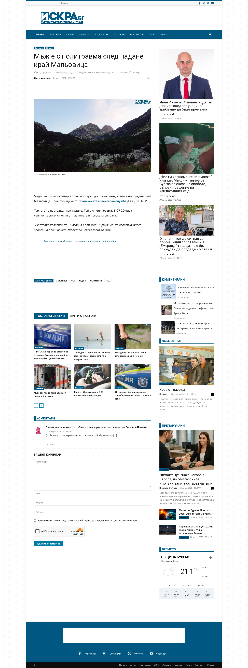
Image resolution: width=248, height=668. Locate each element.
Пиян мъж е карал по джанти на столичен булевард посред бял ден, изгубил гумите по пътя (51, 355)
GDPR (156, 664)
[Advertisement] (92, 185)
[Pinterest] (121, 90)
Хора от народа (172, 390)
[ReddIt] (79, 90)
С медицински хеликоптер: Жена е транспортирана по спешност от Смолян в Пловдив (96, 427)
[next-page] (41, 405)
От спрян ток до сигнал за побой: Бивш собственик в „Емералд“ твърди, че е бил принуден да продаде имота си (185, 244)
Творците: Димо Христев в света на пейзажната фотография (80, 241)
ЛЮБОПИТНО (136, 34)
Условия (166, 664)
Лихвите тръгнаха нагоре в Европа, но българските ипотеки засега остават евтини (185, 479)
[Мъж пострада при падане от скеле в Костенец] (52, 377)
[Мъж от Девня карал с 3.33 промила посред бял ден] (92, 376)
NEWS (163, 34)
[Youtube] (212, 3)
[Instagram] (204, 3)
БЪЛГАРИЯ (55, 34)
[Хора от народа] (186, 365)
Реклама (178, 664)
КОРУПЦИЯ (85, 34)
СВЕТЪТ (70, 34)
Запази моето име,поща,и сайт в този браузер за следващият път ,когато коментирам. (87, 520)
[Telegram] (112, 90)
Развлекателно (166, 384)
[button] (210, 34)
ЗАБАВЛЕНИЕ (172, 341)
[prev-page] (36, 405)
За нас (133, 664)
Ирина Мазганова (42, 78)
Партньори (145, 664)
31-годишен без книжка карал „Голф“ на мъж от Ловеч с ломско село (133, 395)
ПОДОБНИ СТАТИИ (51, 316)
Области (49, 48)
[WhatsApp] (96, 90)
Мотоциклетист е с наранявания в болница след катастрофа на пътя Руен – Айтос (194, 308)
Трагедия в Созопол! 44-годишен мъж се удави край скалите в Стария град (92, 356)
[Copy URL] (129, 90)
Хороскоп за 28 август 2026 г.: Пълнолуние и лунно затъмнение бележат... (196, 530)
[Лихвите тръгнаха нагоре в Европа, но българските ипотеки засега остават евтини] (186, 450)
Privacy (210, 664)
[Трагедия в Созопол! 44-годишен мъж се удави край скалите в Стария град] (92, 337)
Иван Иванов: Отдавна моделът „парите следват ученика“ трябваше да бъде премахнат (186, 106)
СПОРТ (152, 34)
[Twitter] (208, 3)
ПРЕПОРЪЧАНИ (173, 425)
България (39, 48)
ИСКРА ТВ (119, 34)
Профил (64, 3)
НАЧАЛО (40, 34)
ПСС (108, 280)
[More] (138, 90)
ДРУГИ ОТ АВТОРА (82, 316)
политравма (96, 280)
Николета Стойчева (168, 488)
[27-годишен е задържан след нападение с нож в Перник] (133, 337)
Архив (189, 664)
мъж (73, 280)
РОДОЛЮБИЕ (102, 34)
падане (82, 280)
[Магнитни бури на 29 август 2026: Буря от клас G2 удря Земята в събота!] (167, 514)
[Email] (87, 90)
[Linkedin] (70, 90)
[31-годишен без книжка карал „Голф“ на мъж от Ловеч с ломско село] (133, 376)
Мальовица (61, 280)
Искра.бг (163, 394)
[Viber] (104, 90)
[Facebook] (199, 3)
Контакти (199, 664)
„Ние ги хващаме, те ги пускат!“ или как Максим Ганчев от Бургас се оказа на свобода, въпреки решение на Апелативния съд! (185, 184)
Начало (123, 664)
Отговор (49, 444)
